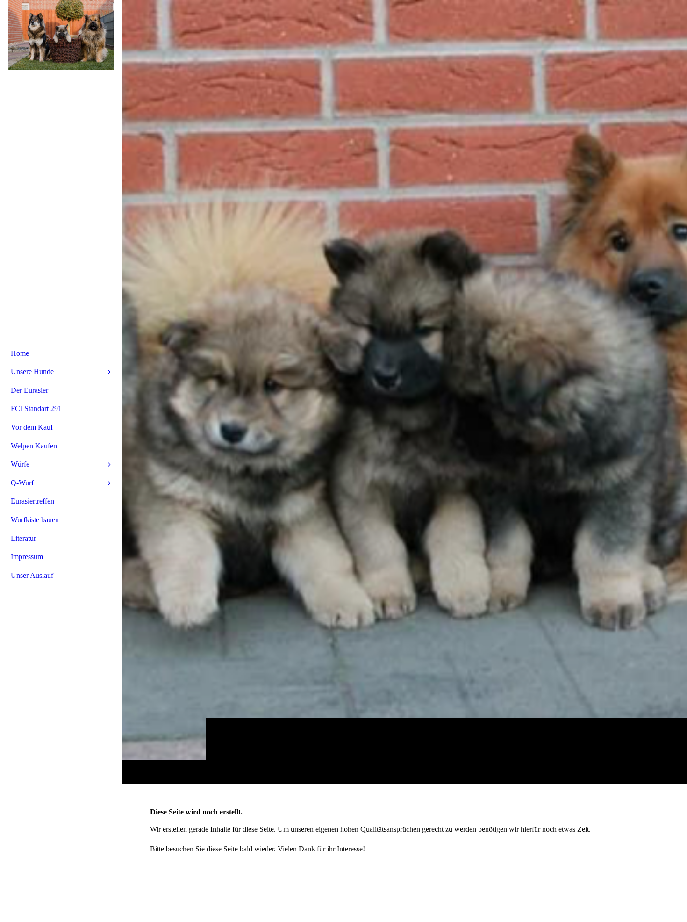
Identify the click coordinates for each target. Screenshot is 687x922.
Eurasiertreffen (32, 501)
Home (20, 353)
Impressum (27, 557)
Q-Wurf (22, 483)
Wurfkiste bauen (35, 520)
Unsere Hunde (32, 371)
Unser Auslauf (32, 575)
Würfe (20, 464)
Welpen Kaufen (34, 446)
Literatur (23, 538)
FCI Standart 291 (36, 408)
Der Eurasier (29, 390)
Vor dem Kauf (32, 427)
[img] (404, 392)
